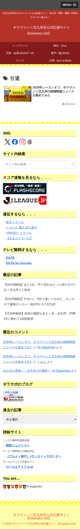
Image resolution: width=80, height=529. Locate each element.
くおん (41, 361)
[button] (73, 164)
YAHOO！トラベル (19, 232)
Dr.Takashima (46, 347)
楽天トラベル (15, 222)
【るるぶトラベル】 (19, 238)
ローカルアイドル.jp (19, 466)
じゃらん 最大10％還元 (21, 227)
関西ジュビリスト (18, 445)
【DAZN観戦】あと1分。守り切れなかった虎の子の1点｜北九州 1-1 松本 (39, 287)
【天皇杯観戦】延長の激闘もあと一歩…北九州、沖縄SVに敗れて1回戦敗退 (39, 316)
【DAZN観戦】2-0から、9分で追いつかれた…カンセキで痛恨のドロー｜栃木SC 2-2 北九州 (39, 301)
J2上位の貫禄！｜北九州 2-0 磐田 (25, 370)
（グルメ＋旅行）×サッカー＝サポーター (33, 456)
